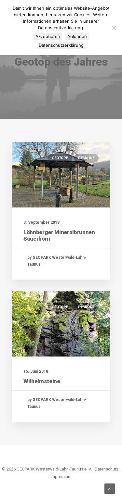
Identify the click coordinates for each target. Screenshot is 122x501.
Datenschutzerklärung (61, 45)
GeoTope (60, 158)
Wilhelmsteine (41, 381)
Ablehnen (77, 36)
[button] (61, 174)
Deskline (86, 158)
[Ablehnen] (114, 27)
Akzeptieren (47, 36)
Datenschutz (106, 469)
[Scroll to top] (109, 488)
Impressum (61, 476)
